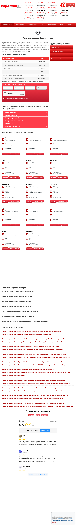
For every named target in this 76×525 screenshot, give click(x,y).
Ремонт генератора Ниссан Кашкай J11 (58, 383)
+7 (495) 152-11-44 (29, 5)
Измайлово (40, 17)
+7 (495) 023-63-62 (52, 10)
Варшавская (52, 7)
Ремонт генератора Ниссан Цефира (55, 342)
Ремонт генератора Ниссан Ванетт (12, 403)
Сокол (64, 2)
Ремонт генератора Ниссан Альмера (50, 331)
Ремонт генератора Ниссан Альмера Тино (38, 339)
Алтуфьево (29, 184)
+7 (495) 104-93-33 (14, 177)
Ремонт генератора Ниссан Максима (13, 354)
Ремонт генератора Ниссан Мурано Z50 (58, 357)
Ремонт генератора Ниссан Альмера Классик (15, 334)
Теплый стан (52, 2)
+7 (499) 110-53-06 (64, 10)
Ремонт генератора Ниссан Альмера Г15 (40, 334)
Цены (42, 24)
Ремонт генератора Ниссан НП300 (32, 365)
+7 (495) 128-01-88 (41, 15)
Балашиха (64, 12)
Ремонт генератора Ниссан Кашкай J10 (34, 383)
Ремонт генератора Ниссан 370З (11, 331)
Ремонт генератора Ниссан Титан (53, 398)
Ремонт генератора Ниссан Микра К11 (55, 354)
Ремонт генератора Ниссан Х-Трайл (55, 403)
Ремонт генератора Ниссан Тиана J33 (58, 395)
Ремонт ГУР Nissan (55, 47)
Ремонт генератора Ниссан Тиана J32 (35, 395)
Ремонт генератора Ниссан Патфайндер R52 (42, 369)
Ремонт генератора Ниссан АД (30, 331)
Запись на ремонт (66, 5)
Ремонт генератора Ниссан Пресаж (12, 380)
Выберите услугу (33, 24)
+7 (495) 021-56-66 (64, 15)
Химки (29, 17)
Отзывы (62, 24)
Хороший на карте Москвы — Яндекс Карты (38, 476)
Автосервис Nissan (7, 24)
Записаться (5, 154)
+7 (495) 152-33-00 (41, 5)
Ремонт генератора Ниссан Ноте (11, 365)
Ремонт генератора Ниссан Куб (11, 346)
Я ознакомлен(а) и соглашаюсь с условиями (63, 520)
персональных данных (60, 518)
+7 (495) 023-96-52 (52, 15)
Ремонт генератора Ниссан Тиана (54, 391)
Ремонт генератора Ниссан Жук (49, 346)
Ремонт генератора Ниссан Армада (12, 342)
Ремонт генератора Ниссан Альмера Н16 (14, 339)
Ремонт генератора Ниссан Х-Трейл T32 (61, 406)
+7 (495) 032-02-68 (29, 10)
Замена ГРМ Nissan (55, 55)
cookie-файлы (67, 516)
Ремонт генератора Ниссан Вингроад (34, 403)
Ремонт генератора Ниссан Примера (34, 380)
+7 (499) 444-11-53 (29, 15)
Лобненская (29, 12)
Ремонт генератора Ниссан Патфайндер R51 (15, 369)
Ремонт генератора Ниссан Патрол (12, 372)
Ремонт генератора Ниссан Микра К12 (13, 357)
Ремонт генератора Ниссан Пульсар (55, 380)
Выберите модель (20, 24)
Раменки (40, 2)
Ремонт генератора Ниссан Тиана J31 (13, 395)
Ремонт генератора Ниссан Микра (34, 354)
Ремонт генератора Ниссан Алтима (61, 339)
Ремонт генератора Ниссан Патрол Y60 (34, 372)
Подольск (40, 12)
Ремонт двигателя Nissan (57, 58)
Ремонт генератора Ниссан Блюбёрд (34, 342)
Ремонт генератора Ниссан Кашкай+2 (13, 388)
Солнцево (28, 2)
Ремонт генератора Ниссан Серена (55, 388)
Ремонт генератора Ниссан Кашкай (12, 383)
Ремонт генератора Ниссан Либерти (32, 349)
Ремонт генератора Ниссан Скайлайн (13, 391)
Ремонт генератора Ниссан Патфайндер (54, 365)
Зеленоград (40, 7)
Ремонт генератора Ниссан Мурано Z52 (37, 362)
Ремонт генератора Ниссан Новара (60, 362)
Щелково (29, 7)
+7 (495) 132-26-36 (52, 5)
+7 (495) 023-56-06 (29, 20)
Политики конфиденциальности (21, 98)
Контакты (70, 24)
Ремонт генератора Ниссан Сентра (35, 388)
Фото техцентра (52, 24)
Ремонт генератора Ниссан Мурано (35, 357)
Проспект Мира (52, 12)
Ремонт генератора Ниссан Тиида (33, 398)
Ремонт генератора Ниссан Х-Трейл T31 (37, 406)
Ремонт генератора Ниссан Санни (34, 391)
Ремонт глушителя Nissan (57, 51)
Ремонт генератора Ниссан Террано (12, 398)
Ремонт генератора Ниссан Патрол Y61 (58, 372)
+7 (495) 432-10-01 (41, 10)
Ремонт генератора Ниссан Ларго (12, 349)
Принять (54, 522)
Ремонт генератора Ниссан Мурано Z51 (14, 362)
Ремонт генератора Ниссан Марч (53, 349)
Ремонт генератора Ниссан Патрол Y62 (13, 375)
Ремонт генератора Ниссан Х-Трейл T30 (13, 406)
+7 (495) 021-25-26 (41, 20)
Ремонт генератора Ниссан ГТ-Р (30, 346)
